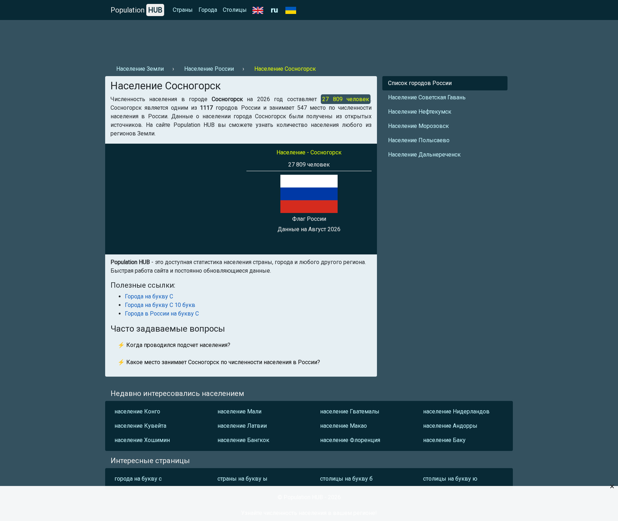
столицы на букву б (346, 478)
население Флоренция (350, 440)
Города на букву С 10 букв (160, 305)
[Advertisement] (235, 40)
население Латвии (242, 425)
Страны (183, 9)
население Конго (137, 411)
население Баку (444, 440)
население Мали (239, 411)
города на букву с (138, 478)
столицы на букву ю (450, 478)
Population (136, 10)
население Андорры (450, 425)
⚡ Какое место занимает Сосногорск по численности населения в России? (219, 362)
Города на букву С (149, 296)
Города (207, 9)
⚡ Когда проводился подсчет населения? (174, 345)
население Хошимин (142, 440)
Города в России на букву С (162, 313)
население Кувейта (140, 425)
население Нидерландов (456, 411)
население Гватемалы (349, 411)
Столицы (235, 9)
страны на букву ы (242, 478)
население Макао (343, 425)
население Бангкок (243, 440)
